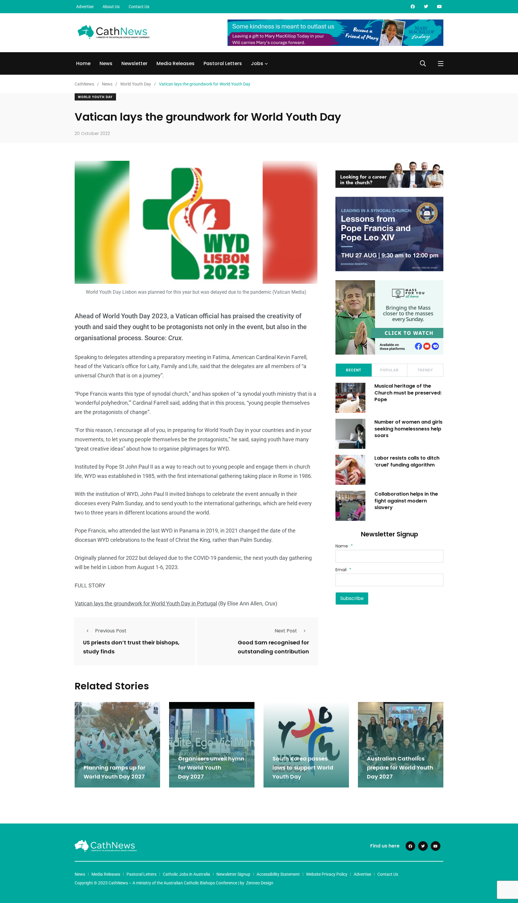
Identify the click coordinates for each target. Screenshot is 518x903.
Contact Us (139, 6)
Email (343, 570)
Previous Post (111, 630)
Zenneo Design (259, 882)
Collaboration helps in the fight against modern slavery (406, 500)
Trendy (425, 370)
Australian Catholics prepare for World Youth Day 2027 (400, 767)
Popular (389, 370)
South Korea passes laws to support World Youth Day (302, 767)
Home (83, 63)
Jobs (257, 63)
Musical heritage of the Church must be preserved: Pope (408, 392)
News (106, 63)
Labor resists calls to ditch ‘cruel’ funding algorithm (406, 461)
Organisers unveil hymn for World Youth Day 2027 (211, 767)
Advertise (85, 6)
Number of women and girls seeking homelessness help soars (408, 428)
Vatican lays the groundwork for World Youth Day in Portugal (146, 603)
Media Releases (175, 63)
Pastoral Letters (223, 63)
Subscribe (352, 598)
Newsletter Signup (233, 874)
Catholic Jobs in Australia (186, 874)
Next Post (286, 630)
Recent (353, 370)
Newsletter (134, 63)
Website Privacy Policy (326, 874)
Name (344, 546)
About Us (111, 6)
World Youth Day (95, 97)
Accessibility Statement (278, 874)
